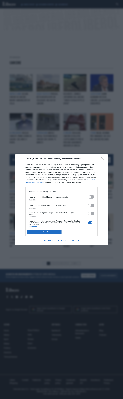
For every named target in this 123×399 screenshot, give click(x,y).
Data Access (61, 240)
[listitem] (61, 191)
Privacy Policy (75, 240)
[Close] (103, 159)
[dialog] (61, 199)
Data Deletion (48, 240)
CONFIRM (44, 232)
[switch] (91, 197)
